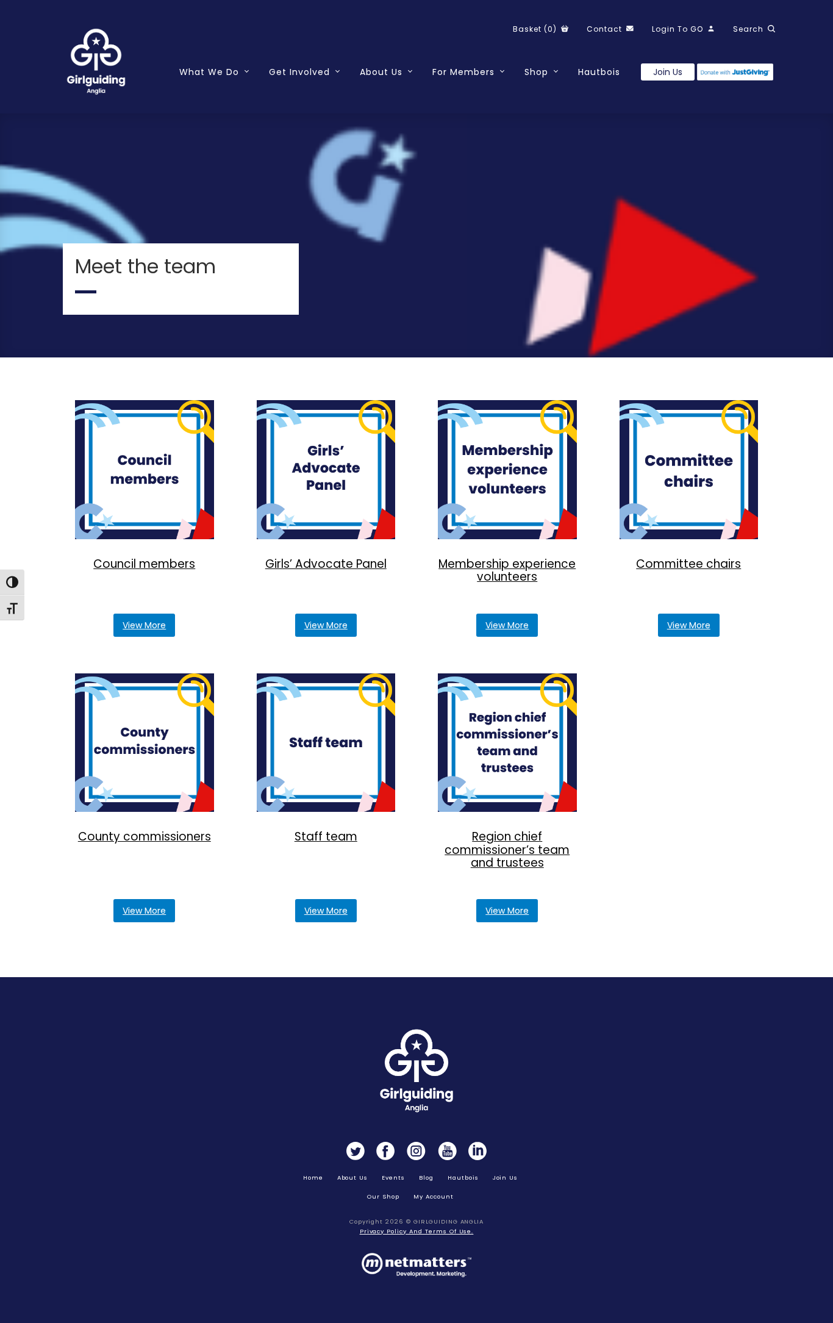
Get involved (299, 72)
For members (463, 72)
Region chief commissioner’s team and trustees (507, 849)
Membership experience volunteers (507, 571)
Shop (536, 72)
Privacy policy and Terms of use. (417, 1231)
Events (393, 1177)
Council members (144, 564)
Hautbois (599, 72)
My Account (433, 1196)
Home (313, 1177)
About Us (381, 72)
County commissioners (144, 836)
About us (352, 1177)
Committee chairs (688, 564)
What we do (209, 72)
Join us (667, 72)
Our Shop (383, 1196)
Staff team (326, 836)
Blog (426, 1177)
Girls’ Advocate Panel (326, 564)
